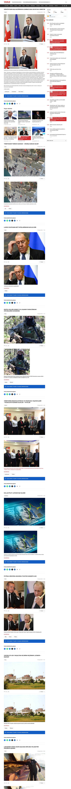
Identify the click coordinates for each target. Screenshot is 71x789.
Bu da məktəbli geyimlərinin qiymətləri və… (30, 2)
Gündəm (11, 5)
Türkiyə (10, 208)
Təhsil (46, 5)
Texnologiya (51, 5)
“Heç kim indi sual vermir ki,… (17, 2)
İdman (42, 5)
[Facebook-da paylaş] (5, 103)
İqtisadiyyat (33, 5)
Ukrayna (11, 382)
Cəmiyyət (38, 5)
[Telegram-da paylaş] (10, 103)
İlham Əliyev (21, 91)
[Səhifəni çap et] (17, 103)
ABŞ (5, 636)
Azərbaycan (7, 91)
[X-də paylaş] (12, 103)
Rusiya (6, 290)
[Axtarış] (66, 2)
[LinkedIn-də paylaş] (15, 103)
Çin (5, 208)
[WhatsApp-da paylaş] (7, 103)
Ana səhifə (6, 5)
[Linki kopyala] (20, 103)
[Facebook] (62, 5)
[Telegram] (64, 5)
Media (20, 5)
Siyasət (16, 5)
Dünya (24, 5)
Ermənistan (14, 91)
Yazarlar (56, 5)
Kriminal (27, 5)
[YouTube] (66, 5)
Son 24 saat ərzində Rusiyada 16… (44, 2)
